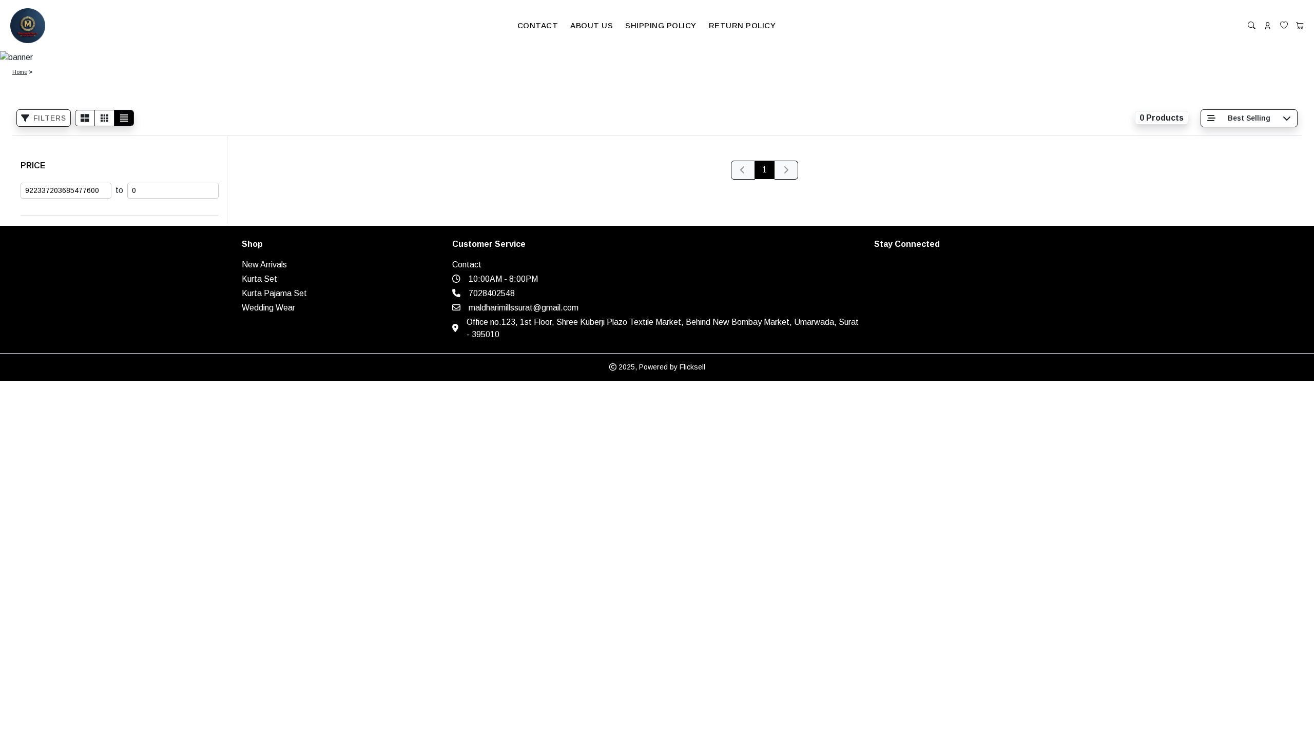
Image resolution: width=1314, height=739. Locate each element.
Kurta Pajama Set (274, 293)
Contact (537, 25)
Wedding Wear (268, 307)
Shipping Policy (661, 25)
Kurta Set (259, 279)
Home (19, 72)
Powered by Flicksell (672, 367)
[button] (537, 26)
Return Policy (742, 25)
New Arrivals (264, 264)
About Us (591, 25)
